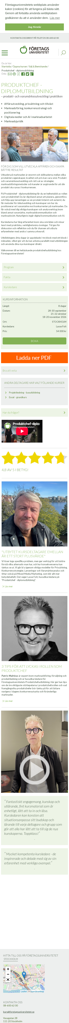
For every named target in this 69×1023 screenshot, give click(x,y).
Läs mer (9, 586)
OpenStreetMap (37, 991)
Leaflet (24, 991)
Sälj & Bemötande (38, 66)
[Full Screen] (8, 979)
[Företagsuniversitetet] (34, 49)
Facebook (21, 73)
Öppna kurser (20, 66)
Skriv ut (12, 73)
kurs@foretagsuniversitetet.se (18, 1011)
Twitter (25, 73)
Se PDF (17, 73)
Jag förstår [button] (34, 27)
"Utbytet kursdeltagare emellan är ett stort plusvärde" (32, 554)
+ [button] (8, 969)
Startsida (6, 66)
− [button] (8, 974)
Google (30, 73)
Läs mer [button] (55, 17)
